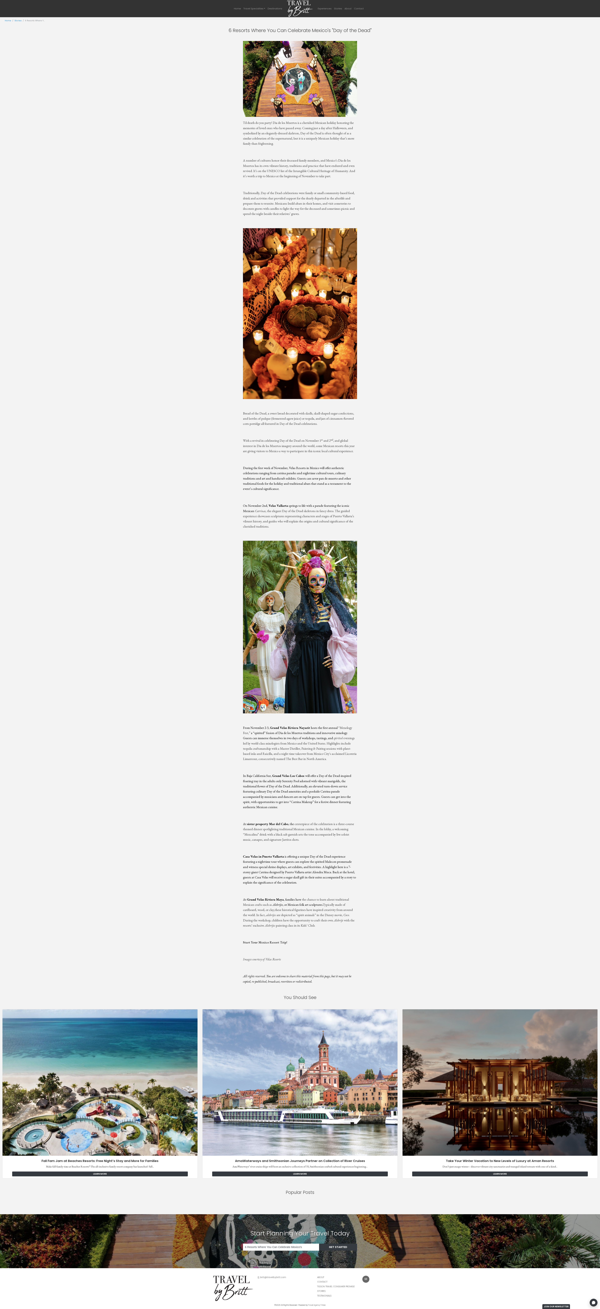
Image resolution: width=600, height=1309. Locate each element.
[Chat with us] (594, 1302)
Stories (338, 8)
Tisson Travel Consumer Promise (336, 1286)
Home (237, 8)
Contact (359, 8)
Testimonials (324, 1295)
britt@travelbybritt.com (273, 1277)
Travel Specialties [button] (253, 8)
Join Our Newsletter (556, 1306)
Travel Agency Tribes (317, 1305)
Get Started (338, 1247)
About (348, 8)
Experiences (325, 8)
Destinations (275, 8)
